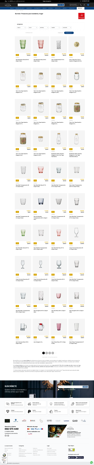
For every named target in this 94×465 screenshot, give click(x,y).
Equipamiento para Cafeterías (25, 453)
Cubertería (35, 451)
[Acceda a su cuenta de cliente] (84, 4)
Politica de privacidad (51, 453)
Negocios (35, 453)
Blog (6, 451)
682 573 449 (11, 429)
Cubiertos (35, 448)
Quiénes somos (8, 453)
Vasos (20, 448)
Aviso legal (49, 448)
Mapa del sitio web (9, 448)
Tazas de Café (22, 451)
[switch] (4, 462)
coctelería (25, 367)
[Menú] (6, 453)
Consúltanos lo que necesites (11, 433)
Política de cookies (51, 451)
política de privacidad (71, 389)
